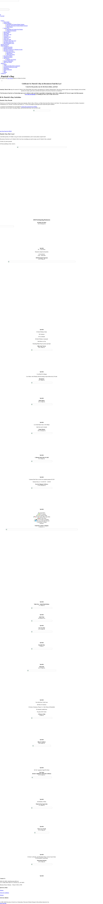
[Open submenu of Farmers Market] (11, 23)
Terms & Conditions (4, 892)
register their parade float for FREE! (29, 106)
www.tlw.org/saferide (30, 94)
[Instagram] (3, 900)
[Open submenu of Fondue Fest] (9, 28)
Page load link (3, 903)
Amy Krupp (10, 78)
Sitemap (2, 895)
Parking (1, 890)
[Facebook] (1, 900)
